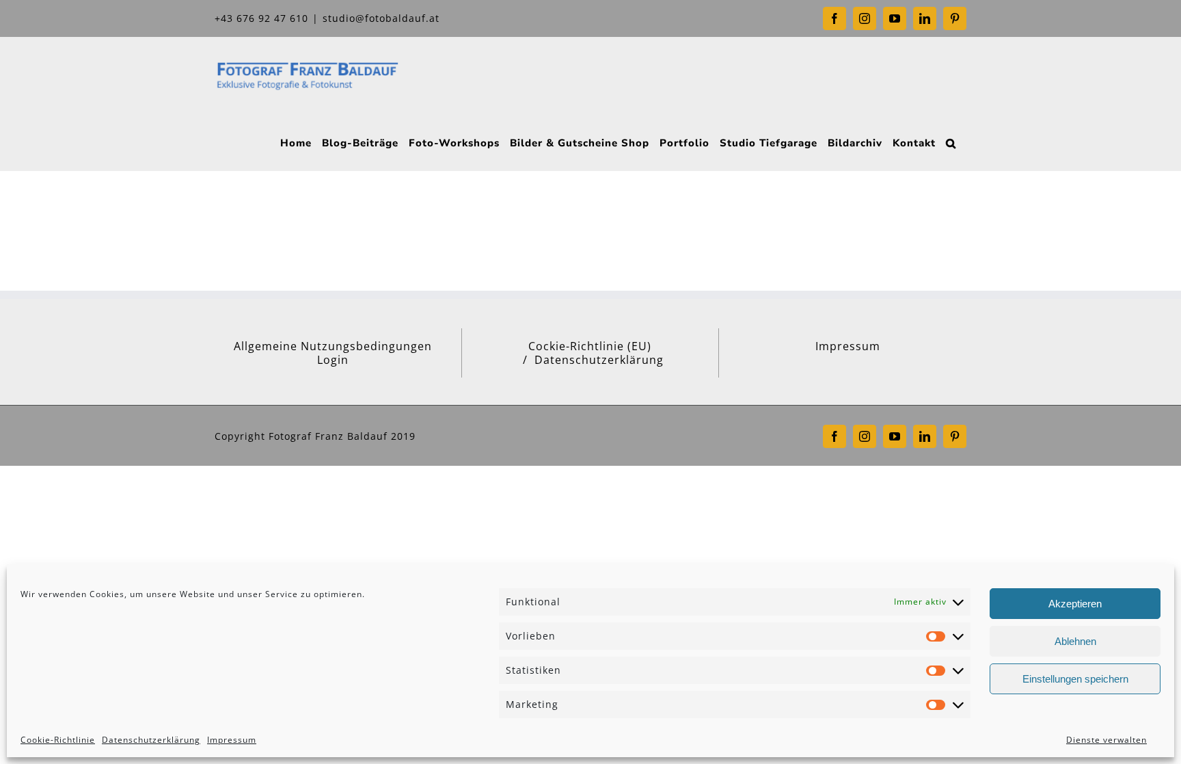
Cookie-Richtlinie (58, 740)
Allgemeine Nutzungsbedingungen (333, 346)
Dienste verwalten (1106, 740)
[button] (951, 141)
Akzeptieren (1075, 603)
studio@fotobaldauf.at (381, 18)
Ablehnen (1075, 641)
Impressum (231, 740)
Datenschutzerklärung (151, 740)
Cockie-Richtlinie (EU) (589, 346)
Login (333, 359)
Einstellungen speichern (1075, 679)
